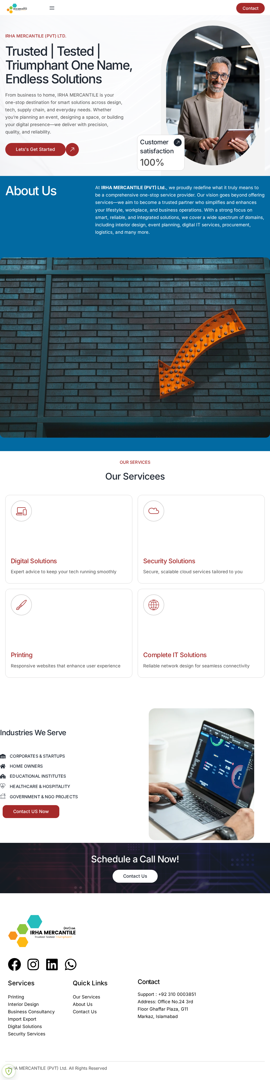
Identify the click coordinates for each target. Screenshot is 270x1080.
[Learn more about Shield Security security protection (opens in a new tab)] (8, 1071)
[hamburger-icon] (52, 8)
